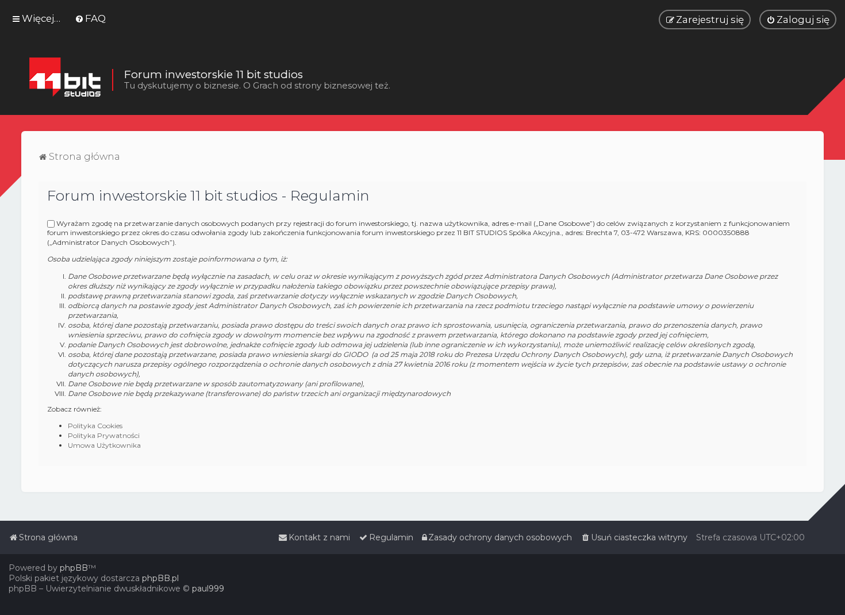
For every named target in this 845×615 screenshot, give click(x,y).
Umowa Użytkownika (104, 445)
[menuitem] (90, 18)
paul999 (208, 588)
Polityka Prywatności (104, 435)
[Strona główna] (65, 79)
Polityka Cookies (95, 425)
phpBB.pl (160, 578)
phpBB (74, 568)
